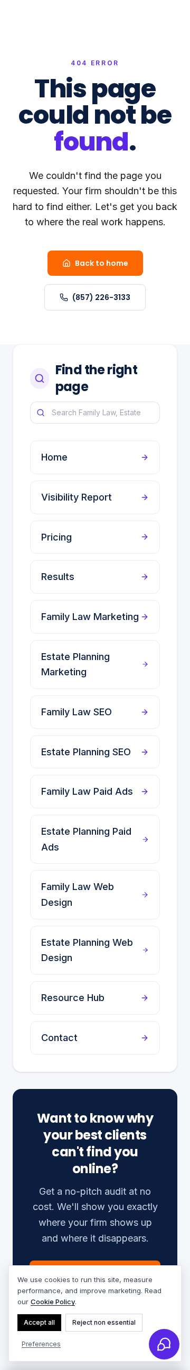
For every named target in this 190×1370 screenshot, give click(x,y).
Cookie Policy (53, 1301)
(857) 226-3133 (101, 297)
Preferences (41, 1344)
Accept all (39, 1322)
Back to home (101, 263)
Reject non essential (104, 1322)
